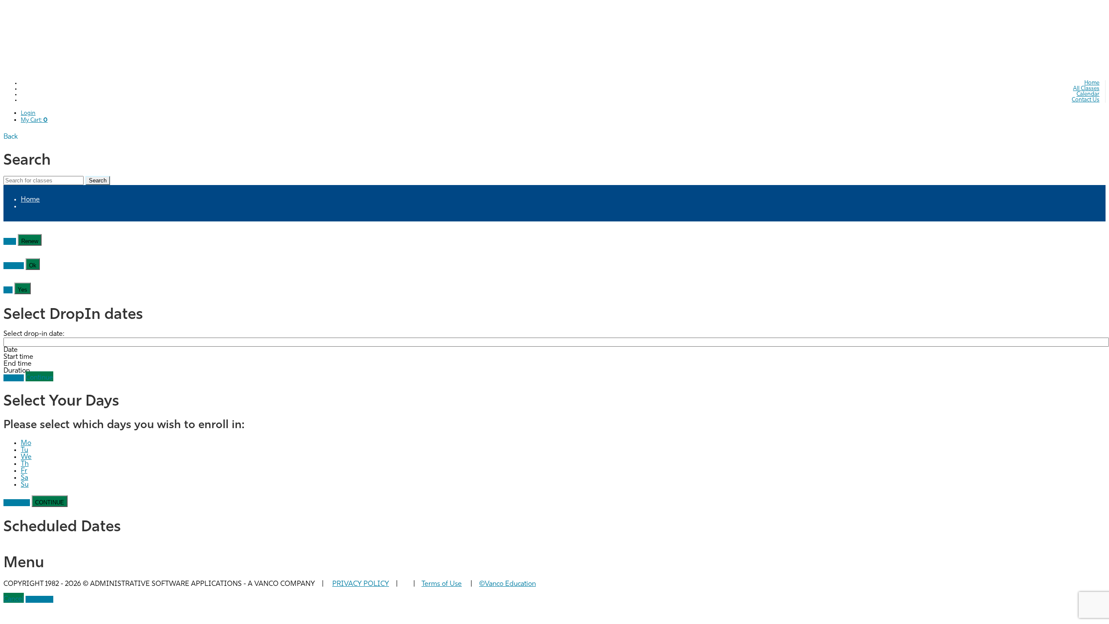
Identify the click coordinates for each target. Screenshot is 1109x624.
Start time (18, 357)
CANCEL (16, 502)
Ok (32, 265)
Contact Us (1085, 100)
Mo (26, 443)
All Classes (1086, 88)
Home (1091, 83)
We (26, 457)
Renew (29, 241)
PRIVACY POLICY (360, 584)
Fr (24, 471)
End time (17, 364)
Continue (39, 377)
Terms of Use (442, 584)
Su (25, 484)
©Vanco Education (507, 584)
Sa (24, 477)
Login (28, 113)
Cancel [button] (13, 599)
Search (98, 180)
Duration (16, 370)
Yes (22, 289)
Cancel (13, 265)
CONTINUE (49, 502)
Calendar (1088, 94)
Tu (24, 450)
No (8, 289)
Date (10, 350)
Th (25, 464)
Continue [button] (39, 599)
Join (9, 241)
